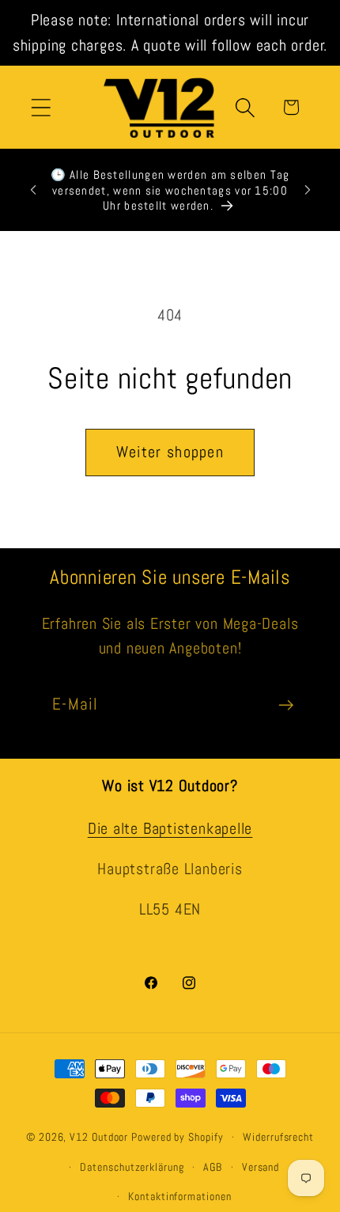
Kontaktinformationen (179, 1196)
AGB (212, 1167)
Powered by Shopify (177, 1137)
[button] (40, 107)
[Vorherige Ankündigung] (33, 189)
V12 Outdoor (99, 1137)
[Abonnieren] (285, 705)
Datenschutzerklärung (131, 1167)
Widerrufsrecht (278, 1137)
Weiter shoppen (170, 452)
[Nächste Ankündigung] (307, 189)
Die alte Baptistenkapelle (170, 829)
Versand (260, 1167)
